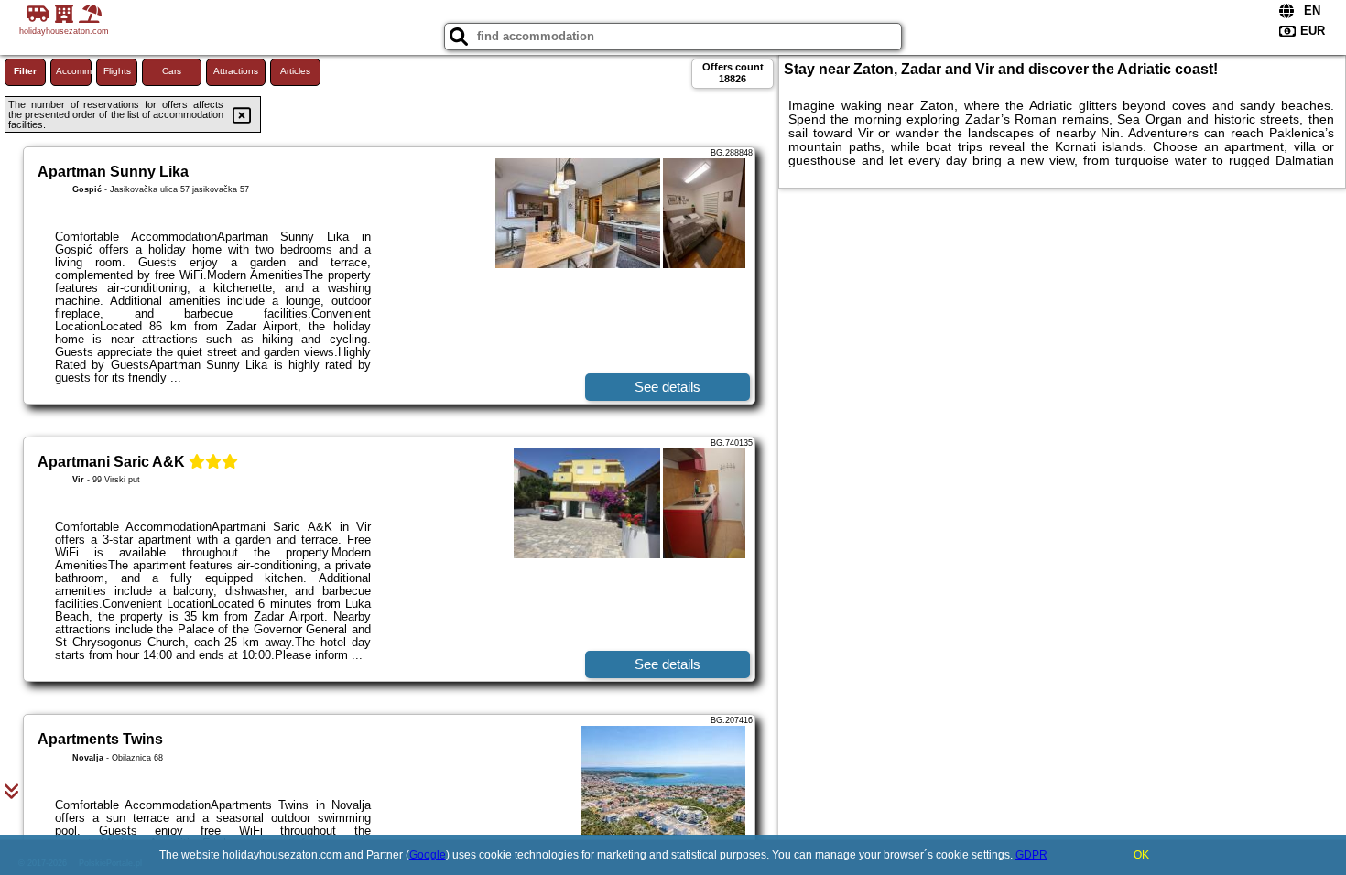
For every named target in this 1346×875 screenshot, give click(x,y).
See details (667, 386)
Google (427, 854)
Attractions (235, 71)
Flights (117, 71)
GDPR (1031, 854)
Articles (295, 71)
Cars (171, 71)
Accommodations (74, 71)
